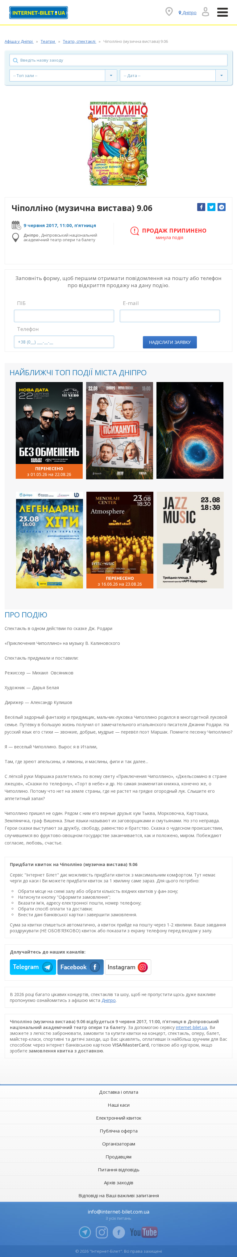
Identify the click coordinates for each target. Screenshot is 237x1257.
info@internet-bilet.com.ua (118, 1211)
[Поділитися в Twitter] (211, 207)
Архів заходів (118, 1182)
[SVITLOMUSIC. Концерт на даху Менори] (119, 540)
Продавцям (118, 1156)
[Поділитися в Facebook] (201, 207)
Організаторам (118, 1144)
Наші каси (119, 1105)
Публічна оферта (119, 1131)
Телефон (28, 328)
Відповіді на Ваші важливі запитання (118, 1195)
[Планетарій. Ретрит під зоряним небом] (189, 430)
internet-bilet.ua (191, 1027)
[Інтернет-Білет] (38, 12)
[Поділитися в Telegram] (222, 207)
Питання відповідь (118, 1169)
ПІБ (21, 303)
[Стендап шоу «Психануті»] (119, 430)
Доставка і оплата (118, 1092)
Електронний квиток (118, 1118)
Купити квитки (45, 468)
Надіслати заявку (170, 342)
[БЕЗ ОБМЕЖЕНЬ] (49, 430)
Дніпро (109, 1000)
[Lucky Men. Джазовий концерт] (190, 540)
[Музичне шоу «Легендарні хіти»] (49, 540)
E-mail (131, 303)
